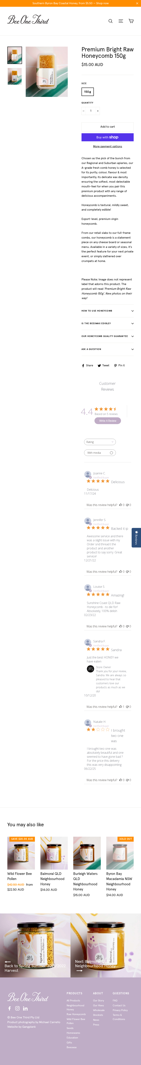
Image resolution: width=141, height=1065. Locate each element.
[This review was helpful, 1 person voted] (120, 707)
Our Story (98, 1000)
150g (87, 91)
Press (96, 1025)
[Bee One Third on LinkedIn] (25, 1008)
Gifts (69, 1042)
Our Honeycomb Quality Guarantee (105, 336)
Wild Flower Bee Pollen (76, 1021)
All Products (73, 1000)
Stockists (98, 1015)
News (96, 1020)
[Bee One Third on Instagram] (17, 1008)
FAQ (115, 1000)
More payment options (107, 146)
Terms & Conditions (119, 1017)
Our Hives (98, 1005)
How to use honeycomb (97, 311)
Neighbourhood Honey (75, 1007)
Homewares (73, 1033)
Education (72, 1037)
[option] (47, 72)
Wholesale (99, 1010)
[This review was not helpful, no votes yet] (127, 505)
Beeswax (72, 1047)
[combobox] (100, 442)
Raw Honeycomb (76, 1014)
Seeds (70, 1028)
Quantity (87, 103)
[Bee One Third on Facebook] (9, 1008)
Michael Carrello (49, 1022)
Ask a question (91, 349)
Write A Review (107, 420)
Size (84, 83)
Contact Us (119, 1005)
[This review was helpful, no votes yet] (120, 505)
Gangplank (29, 1026)
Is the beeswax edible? (96, 323)
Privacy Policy (120, 1010)
